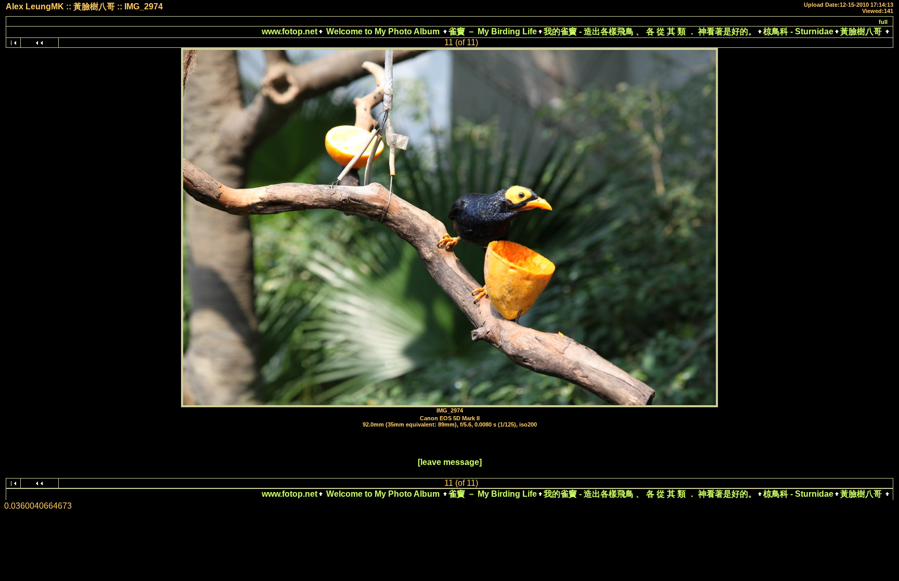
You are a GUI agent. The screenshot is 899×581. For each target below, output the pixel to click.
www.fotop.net (289, 31)
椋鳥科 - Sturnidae (798, 31)
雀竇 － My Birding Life (492, 31)
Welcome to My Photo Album (383, 31)
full (883, 22)
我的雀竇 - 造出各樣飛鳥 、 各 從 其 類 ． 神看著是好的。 (650, 31)
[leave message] (450, 462)
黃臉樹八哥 (861, 31)
